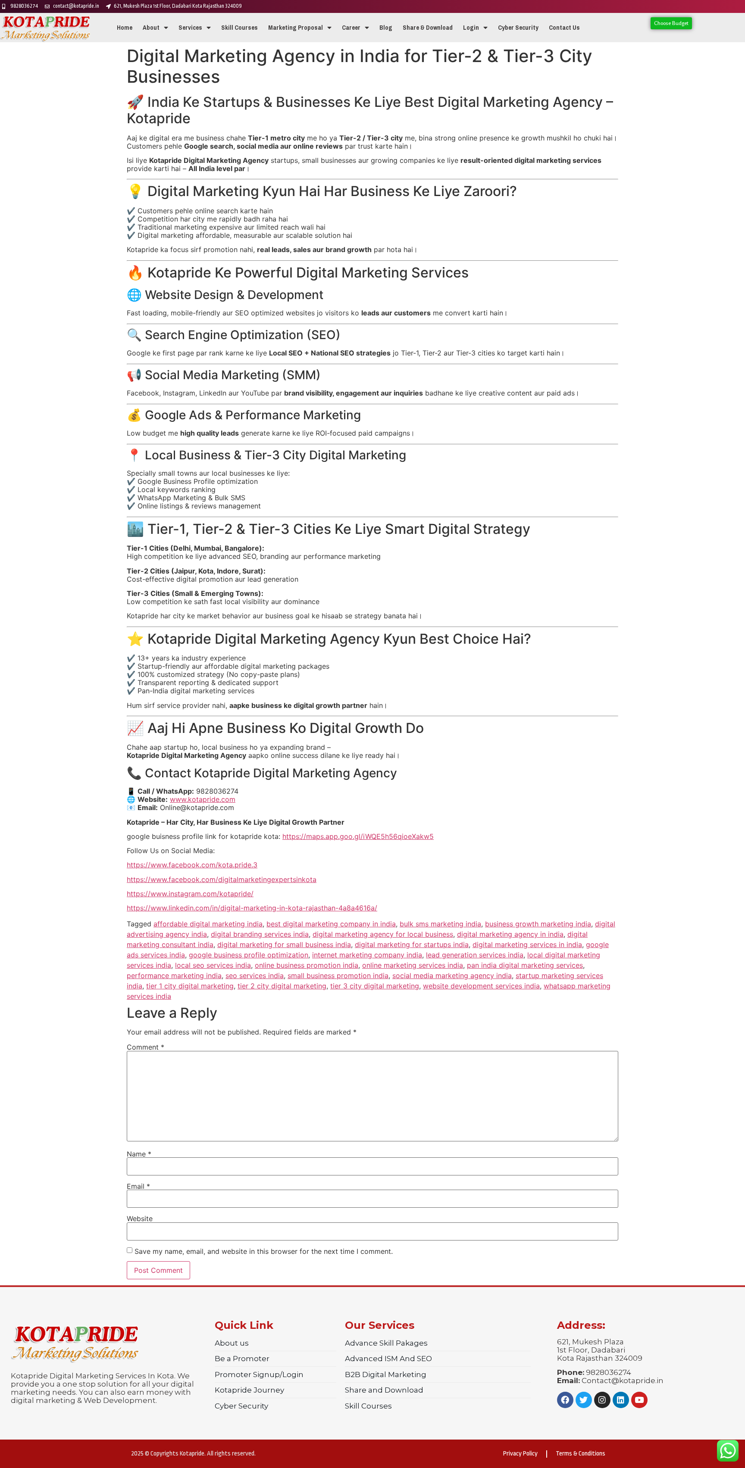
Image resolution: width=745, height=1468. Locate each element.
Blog (385, 27)
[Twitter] (584, 1400)
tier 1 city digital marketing (190, 986)
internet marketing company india (367, 955)
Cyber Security (518, 27)
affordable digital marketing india (208, 923)
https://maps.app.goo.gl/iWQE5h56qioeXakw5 (358, 836)
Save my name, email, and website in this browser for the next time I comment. (264, 1251)
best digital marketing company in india (331, 923)
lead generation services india (474, 955)
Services (190, 27)
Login (471, 27)
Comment (145, 1047)
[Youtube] (639, 1400)
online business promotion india (306, 965)
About (151, 27)
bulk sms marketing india (440, 923)
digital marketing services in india (527, 944)
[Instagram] (602, 1400)
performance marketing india (174, 975)
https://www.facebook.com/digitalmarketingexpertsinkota (221, 879)
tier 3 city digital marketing (374, 986)
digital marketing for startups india (412, 944)
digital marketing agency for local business (383, 934)
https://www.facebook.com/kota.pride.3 (192, 864)
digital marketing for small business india (284, 944)
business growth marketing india (538, 923)
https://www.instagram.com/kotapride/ (190, 893)
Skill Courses (239, 27)
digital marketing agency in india (510, 934)
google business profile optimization (248, 955)
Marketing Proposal (295, 27)
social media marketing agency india (452, 975)
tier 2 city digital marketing (282, 986)
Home (124, 27)
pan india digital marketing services (525, 965)
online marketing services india (412, 965)
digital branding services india (260, 934)
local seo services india (213, 965)
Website (140, 1218)
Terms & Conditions (580, 1453)
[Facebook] (565, 1400)
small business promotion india (338, 975)
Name (139, 1153)
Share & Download (428, 27)
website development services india (481, 986)
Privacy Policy (520, 1453)
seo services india (254, 975)
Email (138, 1186)
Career (351, 27)
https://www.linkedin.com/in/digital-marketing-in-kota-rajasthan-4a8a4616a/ (252, 908)
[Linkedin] (621, 1400)
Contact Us (564, 27)
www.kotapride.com (202, 799)
